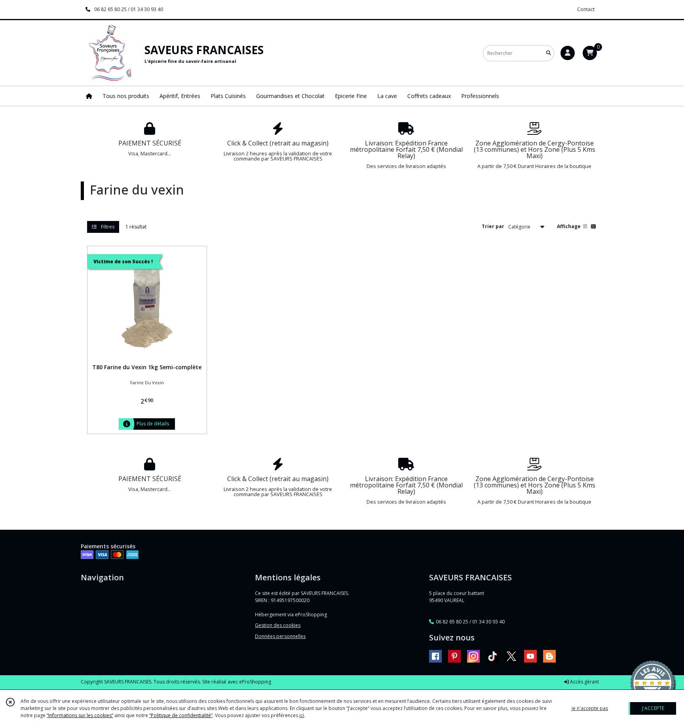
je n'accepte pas (590, 708)
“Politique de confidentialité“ (181, 715)
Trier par (493, 226)
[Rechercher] (548, 53)
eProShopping (255, 681)
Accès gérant (584, 681)
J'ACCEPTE (653, 708)
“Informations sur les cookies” (80, 715)
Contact (586, 9)
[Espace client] (567, 53)
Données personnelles (280, 636)
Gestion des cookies (277, 625)
